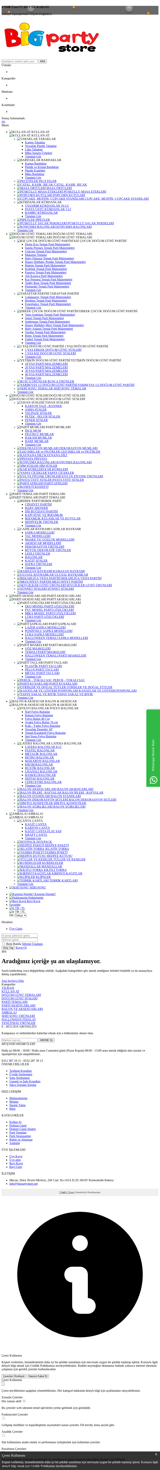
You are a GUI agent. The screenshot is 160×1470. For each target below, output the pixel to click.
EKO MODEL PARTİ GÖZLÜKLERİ (49, 606)
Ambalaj (14, 1143)
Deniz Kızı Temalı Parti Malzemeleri (47, 244)
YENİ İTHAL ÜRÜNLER (18, 1023)
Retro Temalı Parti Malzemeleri (44, 335)
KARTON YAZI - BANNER (43, 406)
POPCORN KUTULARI (68, 195)
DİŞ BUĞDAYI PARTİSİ (41, 511)
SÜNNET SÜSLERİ (60, 588)
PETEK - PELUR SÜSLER (42, 416)
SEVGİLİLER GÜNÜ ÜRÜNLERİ (89, 585)
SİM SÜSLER (47, 465)
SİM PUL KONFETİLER (69, 803)
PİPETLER (42, 219)
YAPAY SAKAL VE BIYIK (74, 694)
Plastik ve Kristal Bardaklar (42, 167)
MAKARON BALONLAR (42, 761)
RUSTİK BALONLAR (40, 768)
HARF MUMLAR (37, 441)
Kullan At (15, 1122)
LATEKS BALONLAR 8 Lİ (43, 747)
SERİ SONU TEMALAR (69, 388)
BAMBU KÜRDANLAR (41, 212)
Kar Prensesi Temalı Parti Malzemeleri (48, 279)
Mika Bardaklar (34, 174)
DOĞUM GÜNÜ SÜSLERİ (19, 998)
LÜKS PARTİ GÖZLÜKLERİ (44, 617)
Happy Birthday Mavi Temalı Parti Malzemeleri (54, 325)
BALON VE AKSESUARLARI (22, 1009)
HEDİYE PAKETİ (56, 845)
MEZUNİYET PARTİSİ (67, 581)
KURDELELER (52, 863)
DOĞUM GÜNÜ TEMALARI (21, 995)
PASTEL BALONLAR (40, 750)
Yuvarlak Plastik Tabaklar (41, 146)
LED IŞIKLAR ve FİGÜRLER (80, 451)
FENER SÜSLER (36, 420)
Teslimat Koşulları (20, 1070)
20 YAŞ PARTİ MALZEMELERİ (46, 367)
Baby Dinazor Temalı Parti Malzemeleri (49, 258)
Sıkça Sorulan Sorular (22, 1085)
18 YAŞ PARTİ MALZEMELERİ (46, 363)
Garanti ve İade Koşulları (24, 1081)
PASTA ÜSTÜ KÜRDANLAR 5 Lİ (48, 209)
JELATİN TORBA (56, 848)
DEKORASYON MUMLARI (78, 448)
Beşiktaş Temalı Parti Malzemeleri (46, 300)
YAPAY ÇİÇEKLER (60, 472)
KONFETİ (41, 487)
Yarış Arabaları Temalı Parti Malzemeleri (50, 314)
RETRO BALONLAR (39, 757)
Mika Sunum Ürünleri (38, 153)
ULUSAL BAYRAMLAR (71, 574)
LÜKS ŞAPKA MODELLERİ (44, 634)
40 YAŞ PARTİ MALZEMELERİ (46, 374)
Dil (11, 915)
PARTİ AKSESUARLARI (18, 1005)
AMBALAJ (9, 1012)
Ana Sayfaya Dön (13, 980)
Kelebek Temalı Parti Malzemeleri (46, 269)
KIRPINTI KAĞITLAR (66, 873)
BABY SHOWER (36, 508)
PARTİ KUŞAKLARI (62, 683)
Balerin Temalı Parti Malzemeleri (45, 265)
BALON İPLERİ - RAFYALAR (82, 792)
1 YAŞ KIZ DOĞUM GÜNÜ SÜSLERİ (50, 353)
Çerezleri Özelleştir (14, 1376)
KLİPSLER (43, 877)
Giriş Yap (8, 947)
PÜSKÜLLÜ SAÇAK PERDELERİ (90, 223)
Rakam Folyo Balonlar (39, 715)
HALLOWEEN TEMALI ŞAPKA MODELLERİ (56, 638)
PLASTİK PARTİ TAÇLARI (43, 666)
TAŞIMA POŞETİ (56, 852)
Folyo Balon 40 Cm (37, 718)
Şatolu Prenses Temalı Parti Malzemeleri (50, 248)
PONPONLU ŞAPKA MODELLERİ (48, 631)
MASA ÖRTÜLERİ (59, 188)
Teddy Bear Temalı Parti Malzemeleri (48, 283)
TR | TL (19, 908)
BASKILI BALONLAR (40, 775)
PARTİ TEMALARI (15, 1002)
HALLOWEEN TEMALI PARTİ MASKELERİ (55, 655)
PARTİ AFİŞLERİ (56, 483)
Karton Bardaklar (35, 163)
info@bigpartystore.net (23, 1183)
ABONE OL (46, 1040)
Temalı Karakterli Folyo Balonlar (45, 733)
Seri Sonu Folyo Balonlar (40, 736)
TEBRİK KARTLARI (63, 880)
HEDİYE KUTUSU (59, 856)
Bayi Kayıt (33, 901)
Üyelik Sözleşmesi (20, 1074)
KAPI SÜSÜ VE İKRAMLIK (44, 515)
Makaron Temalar (36, 255)
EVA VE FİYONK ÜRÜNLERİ (82, 476)
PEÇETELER (47, 181)
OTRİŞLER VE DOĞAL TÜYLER (89, 687)
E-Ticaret (70, 1192)
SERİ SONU (37, 887)
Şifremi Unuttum (32, 944)
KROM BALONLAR (39, 764)
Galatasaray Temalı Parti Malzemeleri (48, 297)
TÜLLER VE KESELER (68, 859)
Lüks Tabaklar (34, 149)
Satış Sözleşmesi (19, 1078)
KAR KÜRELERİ (56, 469)
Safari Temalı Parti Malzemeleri (44, 318)
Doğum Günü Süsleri (22, 1129)
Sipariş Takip (17, 1105)
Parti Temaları (18, 1132)
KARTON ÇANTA (37, 827)
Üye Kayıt (15, 1156)
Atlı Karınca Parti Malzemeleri (44, 276)
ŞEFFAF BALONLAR (39, 778)
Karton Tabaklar (35, 142)
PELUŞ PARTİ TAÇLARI (42, 669)
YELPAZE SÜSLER (38, 413)
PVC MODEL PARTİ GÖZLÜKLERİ (49, 610)
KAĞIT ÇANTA (36, 824)
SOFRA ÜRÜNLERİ (38, 564)
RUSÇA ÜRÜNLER (60, 381)
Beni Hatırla (14, 944)
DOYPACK (44, 841)
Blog (12, 1108)
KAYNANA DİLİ (55, 455)
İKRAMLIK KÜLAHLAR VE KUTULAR (53, 518)
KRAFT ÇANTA (36, 834)
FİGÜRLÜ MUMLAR (39, 434)
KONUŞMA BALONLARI (74, 226)
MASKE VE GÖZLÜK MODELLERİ (49, 539)
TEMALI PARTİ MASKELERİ (45, 652)
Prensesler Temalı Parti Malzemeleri (47, 286)
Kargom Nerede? (45, 894)
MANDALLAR (51, 866)
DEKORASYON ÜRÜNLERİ (44, 546)
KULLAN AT (10, 991)
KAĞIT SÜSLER (36, 560)
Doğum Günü (18, 1125)
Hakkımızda (35, 897)
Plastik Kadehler (35, 170)
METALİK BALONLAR (41, 754)
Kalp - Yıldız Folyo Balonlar (42, 725)
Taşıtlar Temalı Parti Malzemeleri (45, 332)
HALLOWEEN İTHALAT (19, 1019)
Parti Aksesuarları (20, 1136)
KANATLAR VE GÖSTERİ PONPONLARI (107, 690)
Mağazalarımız (18, 1098)
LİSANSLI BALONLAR (41, 771)
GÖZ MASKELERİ (38, 648)
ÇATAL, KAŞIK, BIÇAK (70, 184)
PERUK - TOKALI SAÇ (68, 680)
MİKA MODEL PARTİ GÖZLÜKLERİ (50, 613)
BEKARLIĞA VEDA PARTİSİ (80, 578)
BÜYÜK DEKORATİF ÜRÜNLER (48, 550)
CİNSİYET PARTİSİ (38, 504)
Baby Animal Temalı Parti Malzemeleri (49, 328)
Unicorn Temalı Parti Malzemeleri (46, 251)
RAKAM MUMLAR (38, 437)
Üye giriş (15, 1160)
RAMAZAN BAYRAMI (68, 571)
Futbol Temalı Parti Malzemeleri (45, 339)
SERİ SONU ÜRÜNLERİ (18, 1016)
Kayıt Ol (21, 947)
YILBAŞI (8, 988)
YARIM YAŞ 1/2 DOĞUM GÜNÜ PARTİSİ (105, 385)
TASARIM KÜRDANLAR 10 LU (47, 205)
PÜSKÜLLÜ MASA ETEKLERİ (84, 191)
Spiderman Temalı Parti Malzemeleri (47, 321)
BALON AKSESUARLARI (74, 789)
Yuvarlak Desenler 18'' (39, 729)
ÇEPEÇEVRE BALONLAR (43, 782)
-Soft (62, 1192)
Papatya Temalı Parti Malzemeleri (45, 272)
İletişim (13, 1101)
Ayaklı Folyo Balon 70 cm (41, 722)
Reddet (82, 1365)
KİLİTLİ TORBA (55, 870)
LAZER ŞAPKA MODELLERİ (45, 627)
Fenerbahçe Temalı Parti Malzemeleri (48, 304)
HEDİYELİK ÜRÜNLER (41, 522)
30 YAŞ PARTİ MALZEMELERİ (46, 371)
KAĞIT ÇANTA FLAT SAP (43, 831)
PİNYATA (40, 458)
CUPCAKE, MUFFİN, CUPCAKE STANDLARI (116, 198)
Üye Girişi (15, 928)
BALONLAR (34, 557)
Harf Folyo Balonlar (37, 711)
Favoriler (14, 904)
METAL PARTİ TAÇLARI (42, 673)
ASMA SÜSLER (36, 409)
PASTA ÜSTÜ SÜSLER (68, 479)
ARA (42, 61)
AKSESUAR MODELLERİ (43, 543)
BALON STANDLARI (65, 796)
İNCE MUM (33, 430)
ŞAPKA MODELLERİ (39, 532)
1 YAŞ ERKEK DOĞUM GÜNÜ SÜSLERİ (53, 349)
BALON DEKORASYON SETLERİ (92, 799)
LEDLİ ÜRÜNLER (37, 553)
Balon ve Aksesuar (21, 1139)
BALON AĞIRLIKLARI (68, 806)
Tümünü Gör (33, 156)
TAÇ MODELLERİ (37, 536)
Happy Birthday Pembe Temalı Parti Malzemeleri (55, 262)
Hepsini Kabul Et (37, 1376)
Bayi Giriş (15, 1167)
